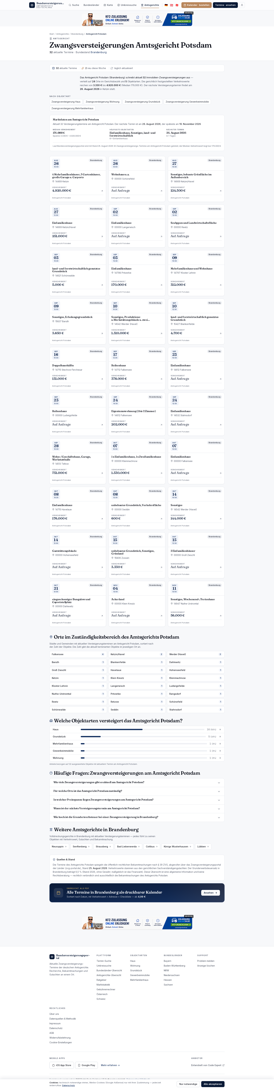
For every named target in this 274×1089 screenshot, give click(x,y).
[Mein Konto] (242, 5)
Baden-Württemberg (174, 965)
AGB (51, 1033)
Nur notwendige (188, 1084)
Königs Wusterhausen (176, 846)
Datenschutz (55, 1028)
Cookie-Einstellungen (60, 1042)
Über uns (54, 1014)
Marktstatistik (103, 984)
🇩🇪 (166, 5)
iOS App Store (63, 1065)
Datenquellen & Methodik (62, 1018)
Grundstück (136, 970)
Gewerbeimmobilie (140, 975)
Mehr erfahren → (110, 1065)
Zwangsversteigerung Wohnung (102, 101)
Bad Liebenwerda (127, 846)
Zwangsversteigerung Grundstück (142, 101)
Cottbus (150, 846)
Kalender (198, 5)
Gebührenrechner (106, 989)
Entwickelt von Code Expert (206, 1065)
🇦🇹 (171, 5)
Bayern (167, 961)
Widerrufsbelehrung (60, 1037)
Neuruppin (58, 846)
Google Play (88, 1065)
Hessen (168, 980)
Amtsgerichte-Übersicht (109, 975)
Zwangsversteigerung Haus (66, 101)
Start (51, 34)
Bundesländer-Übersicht (109, 970)
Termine (225, 5)
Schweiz (101, 999)
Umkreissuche (129, 5)
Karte (110, 5)
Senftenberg (80, 846)
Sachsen (168, 984)
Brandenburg (77, 34)
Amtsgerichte (151, 5)
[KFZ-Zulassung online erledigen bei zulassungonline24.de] (137, 19)
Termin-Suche (104, 961)
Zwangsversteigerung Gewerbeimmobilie (187, 101)
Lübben (201, 846)
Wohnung (135, 965)
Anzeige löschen (206, 965)
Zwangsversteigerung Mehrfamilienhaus (72, 108)
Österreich (102, 994)
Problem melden (205, 961)
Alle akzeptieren (213, 1084)
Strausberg (102, 846)
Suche (75, 5)
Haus (132, 961)
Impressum (55, 1023)
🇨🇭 (177, 5)
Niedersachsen (172, 975)
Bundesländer (91, 5)
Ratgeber (101, 980)
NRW (166, 970)
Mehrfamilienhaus (139, 980)
